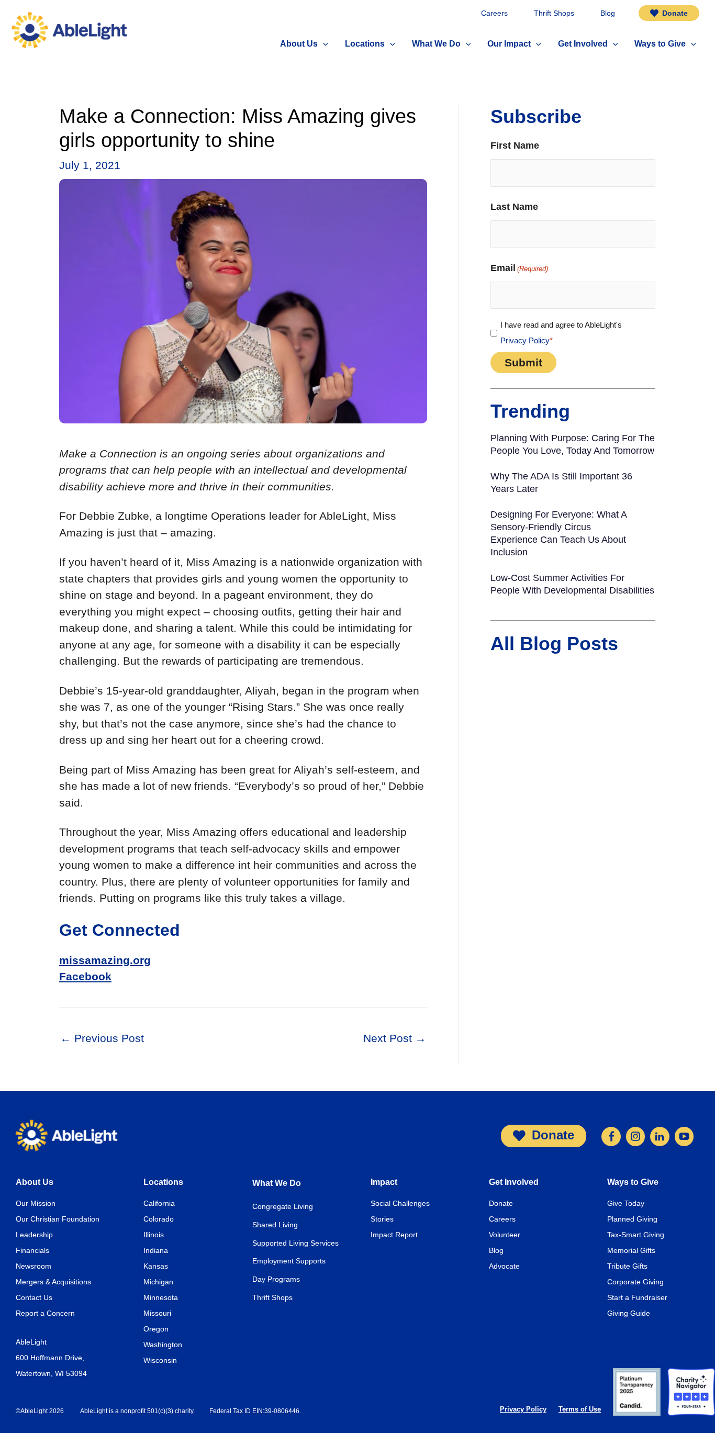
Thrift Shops (272, 1297)
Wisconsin (160, 1360)
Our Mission (35, 1203)
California (159, 1203)
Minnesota (160, 1297)
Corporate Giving (635, 1282)
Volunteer (504, 1234)
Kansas (155, 1266)
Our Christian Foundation (57, 1219)
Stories (382, 1219)
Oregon (156, 1329)
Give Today (625, 1203)
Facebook (85, 976)
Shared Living (275, 1225)
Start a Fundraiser (637, 1297)
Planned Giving (632, 1219)
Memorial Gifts (631, 1250)
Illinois (153, 1234)
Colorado (158, 1219)
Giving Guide (628, 1313)
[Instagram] (635, 1135)
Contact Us (34, 1297)
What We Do (276, 1183)
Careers (502, 1219)
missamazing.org (105, 960)
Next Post (394, 1038)
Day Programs (276, 1279)
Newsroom (33, 1266)
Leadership (34, 1234)
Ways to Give (632, 1182)
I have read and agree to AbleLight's (561, 332)
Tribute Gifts (627, 1266)
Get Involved (514, 1182)
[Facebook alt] (611, 1135)
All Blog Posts (554, 643)
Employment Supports (289, 1261)
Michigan (158, 1282)
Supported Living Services (295, 1243)
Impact (384, 1182)
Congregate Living (282, 1206)
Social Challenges (400, 1203)
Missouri (157, 1313)
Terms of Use (579, 1409)
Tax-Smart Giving (635, 1234)
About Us (34, 1182)
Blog (496, 1250)
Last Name (514, 206)
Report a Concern (45, 1313)
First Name (514, 145)
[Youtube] (684, 1135)
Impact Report (394, 1234)
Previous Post (102, 1038)
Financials (32, 1250)
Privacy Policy (525, 340)
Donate (501, 1203)
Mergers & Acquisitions (53, 1282)
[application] (323, 44)
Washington (162, 1344)
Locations (163, 1182)
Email (519, 268)
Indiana (155, 1250)
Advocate (504, 1266)
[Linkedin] (659, 1135)
